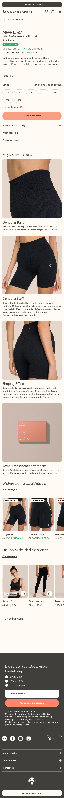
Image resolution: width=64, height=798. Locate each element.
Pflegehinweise (10, 140)
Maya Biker (8, 534)
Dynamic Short (36, 534)
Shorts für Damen (14, 19)
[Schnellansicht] (23, 593)
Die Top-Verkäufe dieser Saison (25, 550)
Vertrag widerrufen (32, 793)
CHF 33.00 (9, 604)
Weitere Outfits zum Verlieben (24, 483)
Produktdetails (10, 132)
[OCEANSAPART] (17, 11)
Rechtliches (8, 767)
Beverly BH (8, 601)
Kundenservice (9, 753)
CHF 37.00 (35, 604)
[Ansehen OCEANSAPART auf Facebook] (12, 738)
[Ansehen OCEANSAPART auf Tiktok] (28, 738)
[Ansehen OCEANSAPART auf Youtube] (4, 738)
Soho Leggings (36, 601)
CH (54, 738)
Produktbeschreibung (13, 125)
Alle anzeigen (9, 489)
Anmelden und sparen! (32, 702)
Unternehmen (9, 760)
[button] (47, 11)
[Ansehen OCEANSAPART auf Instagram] (20, 738)
